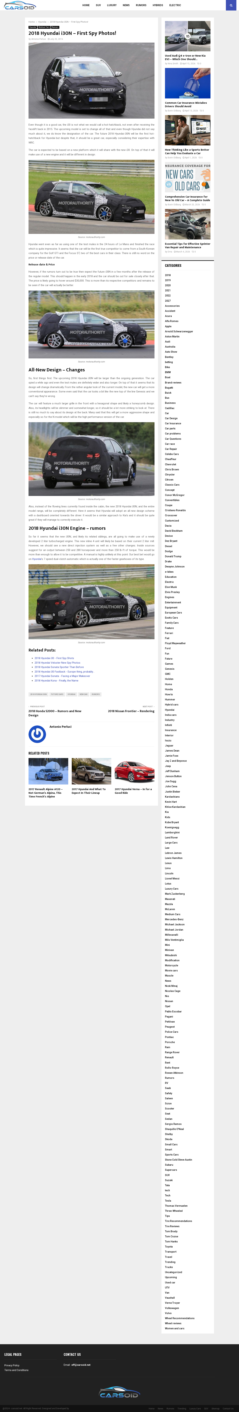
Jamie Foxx (171, 755)
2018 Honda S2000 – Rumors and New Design (55, 713)
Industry (169, 720)
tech (167, 1190)
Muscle (169, 975)
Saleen (169, 1098)
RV (166, 1083)
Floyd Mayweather (175, 643)
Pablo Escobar (173, 1011)
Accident (170, 311)
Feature (169, 628)
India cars (171, 715)
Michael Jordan (174, 929)
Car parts (170, 428)
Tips (167, 1216)
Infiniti (168, 725)
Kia (167, 812)
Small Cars (171, 1144)
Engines (169, 597)
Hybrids (158, 5)
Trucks (169, 1267)
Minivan (169, 950)
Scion (168, 1103)
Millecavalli (171, 934)
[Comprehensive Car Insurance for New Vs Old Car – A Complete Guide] (187, 177)
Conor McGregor (175, 495)
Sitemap (215, 1408)
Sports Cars (172, 1154)
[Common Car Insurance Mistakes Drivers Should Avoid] (187, 83)
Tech (167, 1195)
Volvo (168, 1313)
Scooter (169, 1108)
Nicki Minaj (171, 986)
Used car (170, 1282)
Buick (168, 392)
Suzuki (169, 1180)
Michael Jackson (175, 924)
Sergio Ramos (173, 1124)
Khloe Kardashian (175, 807)
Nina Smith (173, 63)
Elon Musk (171, 587)
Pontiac (169, 1037)
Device (169, 535)
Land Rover (171, 837)
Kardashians (172, 796)
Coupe (168, 505)
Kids (167, 817)
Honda (169, 689)
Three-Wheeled (174, 1210)
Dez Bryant (171, 541)
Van (167, 1292)
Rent (167, 1062)
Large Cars (171, 842)
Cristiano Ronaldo (175, 510)
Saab (168, 1088)
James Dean (172, 750)
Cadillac (169, 408)
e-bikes (169, 571)
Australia (170, 346)
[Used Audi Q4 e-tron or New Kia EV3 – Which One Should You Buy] (187, 36)
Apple (168, 326)
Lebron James (173, 853)
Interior (169, 735)
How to (169, 694)
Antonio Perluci (38, 39)
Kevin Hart (171, 801)
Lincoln (169, 873)
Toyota (169, 1246)
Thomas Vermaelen (176, 1205)
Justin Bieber (172, 791)
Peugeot (170, 1026)
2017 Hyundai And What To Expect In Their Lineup (89, 791)
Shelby (169, 1134)
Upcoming (171, 1277)
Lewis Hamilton (173, 858)
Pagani (169, 1016)
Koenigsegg (172, 827)
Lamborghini (172, 832)
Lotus (168, 883)
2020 (168, 285)
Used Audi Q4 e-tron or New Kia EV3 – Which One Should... (185, 57)
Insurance (171, 730)
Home (86, 5)
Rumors (141, 5)
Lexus (168, 863)
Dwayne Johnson (175, 566)
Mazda (169, 904)
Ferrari (169, 633)
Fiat (167, 638)
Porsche (170, 1042)
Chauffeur (170, 459)
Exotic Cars (171, 617)
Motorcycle (171, 965)
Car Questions (173, 438)
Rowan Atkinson (174, 1072)
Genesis (169, 668)
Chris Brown (172, 469)
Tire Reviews (172, 1226)
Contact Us (228, 1408)
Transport (170, 1251)
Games (169, 663)
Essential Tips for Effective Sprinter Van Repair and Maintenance (187, 246)
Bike (167, 367)
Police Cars (171, 1031)
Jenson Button (173, 776)
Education (171, 576)
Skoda (168, 1139)
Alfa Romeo (171, 321)
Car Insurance (173, 423)
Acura (168, 316)
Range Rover (172, 1052)
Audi (167, 341)
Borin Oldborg (174, 110)
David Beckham (174, 530)
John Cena (171, 786)
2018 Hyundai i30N (38, 694)
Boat (167, 377)
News (126, 5)
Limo (168, 868)
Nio (167, 996)
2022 (168, 295)
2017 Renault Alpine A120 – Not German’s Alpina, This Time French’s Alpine (46, 793)
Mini (167, 945)
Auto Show (171, 351)
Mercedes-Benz (174, 919)
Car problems (173, 433)
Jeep (168, 766)
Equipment (171, 607)
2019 (168, 280)
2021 (168, 290)
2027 (168, 300)
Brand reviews (173, 382)
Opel (167, 1006)
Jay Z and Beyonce (176, 760)
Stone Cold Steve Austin (178, 1159)
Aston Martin (172, 336)
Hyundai (32, 27)
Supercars (171, 1169)
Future (168, 658)
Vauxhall (170, 1297)
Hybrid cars (171, 704)
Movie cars (171, 970)
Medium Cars (44, 27)
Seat (167, 1113)
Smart (168, 1149)
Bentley (169, 357)
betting (169, 362)
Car (167, 413)
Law (167, 847)
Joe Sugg (170, 781)
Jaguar (169, 745)
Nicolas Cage (172, 991)
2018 (168, 275)
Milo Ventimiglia (174, 939)
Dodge (169, 551)
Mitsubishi (171, 955)
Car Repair (171, 449)
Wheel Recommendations (180, 1318)
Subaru (169, 1164)
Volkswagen (172, 1308)
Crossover (171, 515)
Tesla (168, 1200)
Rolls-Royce (172, 1067)
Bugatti (169, 387)
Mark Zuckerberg (175, 893)
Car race (170, 444)
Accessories (172, 305)
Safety (168, 1093)
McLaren (170, 909)
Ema (170, 252)
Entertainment (173, 602)
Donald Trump (173, 556)
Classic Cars (172, 484)
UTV (167, 1287)
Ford (168, 648)
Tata (167, 1185)
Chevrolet (170, 464)
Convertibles (172, 500)
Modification (172, 960)
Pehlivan (170, 1021)
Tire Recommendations (178, 1221)
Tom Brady (171, 1231)
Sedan (168, 1119)
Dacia (168, 525)
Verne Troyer (172, 1302)
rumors (96, 694)
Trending (170, 1262)
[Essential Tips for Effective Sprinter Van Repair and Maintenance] (187, 224)
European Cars (173, 612)
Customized (172, 520)
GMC (167, 674)
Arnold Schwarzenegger (179, 331)
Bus (167, 397)
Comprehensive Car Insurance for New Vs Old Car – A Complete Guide (187, 198)
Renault (169, 1057)
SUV (98, 5)
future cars (57, 694)
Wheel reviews (173, 1323)
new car (83, 694)
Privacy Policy (11, 1365)
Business (170, 403)
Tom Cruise (171, 1236)
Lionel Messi (172, 878)
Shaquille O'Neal (174, 1129)
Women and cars (174, 1328)
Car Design (171, 418)
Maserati (170, 899)
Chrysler (170, 474)
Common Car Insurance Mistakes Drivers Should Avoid (186, 105)
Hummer (170, 699)
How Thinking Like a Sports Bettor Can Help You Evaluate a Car (187, 152)
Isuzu (168, 740)
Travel (168, 1257)
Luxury (112, 5)
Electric (175, 5)
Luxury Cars (171, 888)
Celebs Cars (172, 454)
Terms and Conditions (16, 1370)
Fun (167, 653)
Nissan (169, 1001)
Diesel (168, 546)
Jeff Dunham (172, 771)
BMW (168, 372)
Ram (167, 1047)
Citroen (169, 479)
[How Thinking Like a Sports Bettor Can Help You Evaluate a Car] (187, 130)
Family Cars (172, 622)
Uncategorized (173, 1272)
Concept (169, 490)
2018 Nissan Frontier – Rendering (131, 711)
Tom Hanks (171, 1241)
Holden (169, 679)
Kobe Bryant (172, 822)
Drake (168, 561)
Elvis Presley (172, 592)
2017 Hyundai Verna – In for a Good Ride (133, 791)
